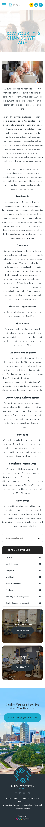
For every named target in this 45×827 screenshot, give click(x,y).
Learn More (22, 630)
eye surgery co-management (17, 596)
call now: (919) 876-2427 (24, 717)
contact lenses (12, 564)
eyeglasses (10, 570)
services (9, 557)
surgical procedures (14, 583)
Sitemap (27, 808)
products (9, 590)
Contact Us (22, 667)
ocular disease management (17, 603)
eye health (10, 577)
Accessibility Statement (11, 805)
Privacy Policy (27, 805)
